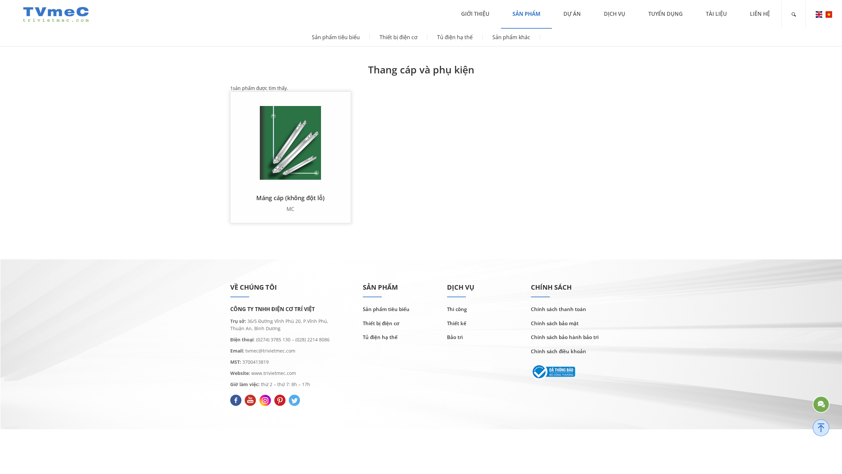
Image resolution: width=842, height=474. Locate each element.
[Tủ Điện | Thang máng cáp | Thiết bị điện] (56, 14)
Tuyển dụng (665, 13)
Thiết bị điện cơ (398, 37)
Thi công (457, 309)
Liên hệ (760, 13)
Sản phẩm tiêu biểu (336, 37)
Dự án (572, 13)
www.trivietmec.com (273, 373)
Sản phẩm (526, 13)
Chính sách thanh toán (558, 309)
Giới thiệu (475, 13)
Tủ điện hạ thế (455, 37)
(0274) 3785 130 (273, 339)
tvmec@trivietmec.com (269, 351)
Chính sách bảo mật (555, 323)
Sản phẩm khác (511, 37)
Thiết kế (456, 323)
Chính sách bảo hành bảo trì (565, 337)
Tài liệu (716, 13)
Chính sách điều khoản (558, 351)
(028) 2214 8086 (312, 339)
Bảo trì (455, 337)
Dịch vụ (614, 13)
